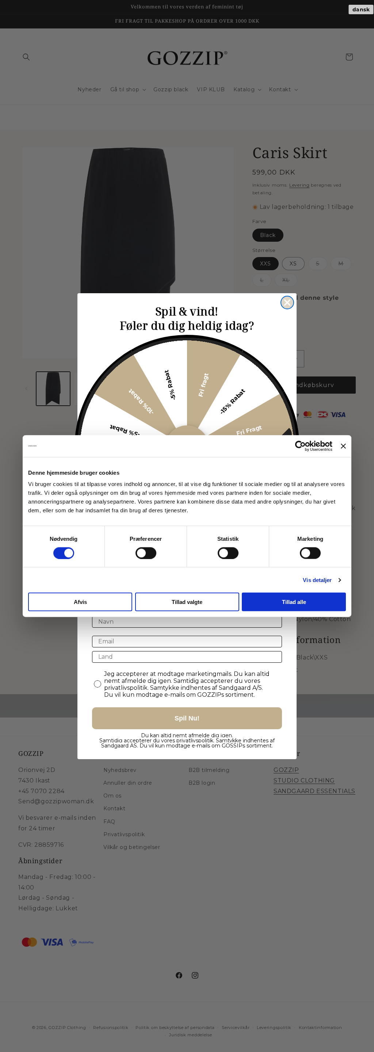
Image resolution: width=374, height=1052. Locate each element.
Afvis (80, 602)
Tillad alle (294, 602)
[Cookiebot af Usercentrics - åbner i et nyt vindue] (300, 445)
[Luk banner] (343, 445)
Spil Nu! (187, 718)
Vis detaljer (317, 580)
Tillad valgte (187, 602)
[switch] (146, 553)
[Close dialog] (287, 302)
